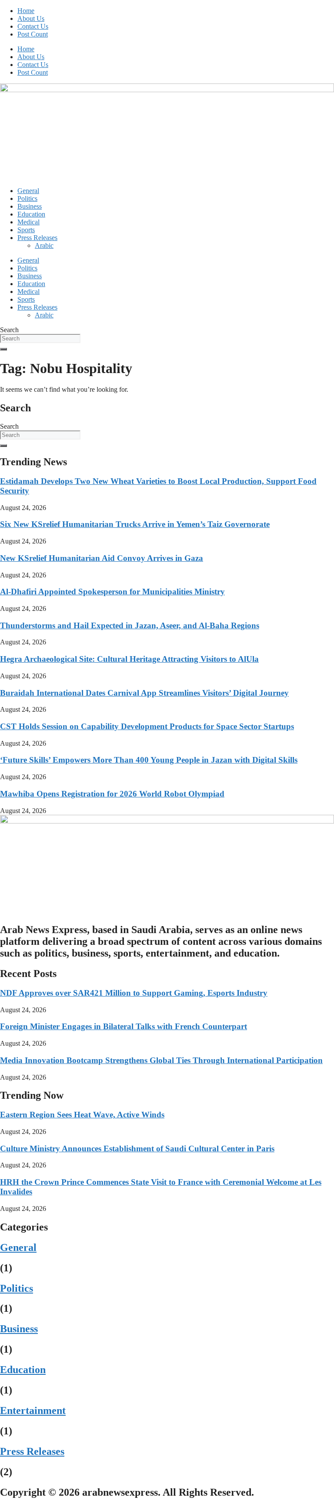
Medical (28, 222)
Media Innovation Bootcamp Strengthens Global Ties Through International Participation (161, 1060)
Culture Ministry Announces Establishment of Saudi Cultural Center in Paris (137, 1148)
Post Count (32, 34)
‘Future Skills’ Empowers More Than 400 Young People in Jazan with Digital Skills (148, 759)
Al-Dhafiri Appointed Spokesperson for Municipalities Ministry (112, 591)
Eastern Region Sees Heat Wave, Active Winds (82, 1114)
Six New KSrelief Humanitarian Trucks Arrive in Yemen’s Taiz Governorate (135, 524)
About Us (30, 18)
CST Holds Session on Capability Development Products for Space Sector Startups (147, 726)
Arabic (44, 245)
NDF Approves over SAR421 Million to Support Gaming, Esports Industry (133, 992)
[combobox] (40, 338)
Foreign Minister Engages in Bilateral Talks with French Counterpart (123, 1026)
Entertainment (33, 1410)
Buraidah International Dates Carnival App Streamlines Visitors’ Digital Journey (144, 692)
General (28, 190)
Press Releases (37, 237)
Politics (27, 198)
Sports (26, 229)
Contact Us (32, 26)
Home (25, 10)
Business (29, 206)
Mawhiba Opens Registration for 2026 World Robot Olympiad (112, 793)
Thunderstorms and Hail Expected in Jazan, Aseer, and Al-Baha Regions (129, 625)
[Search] (3, 349)
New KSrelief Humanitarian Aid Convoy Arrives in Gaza (101, 558)
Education (31, 214)
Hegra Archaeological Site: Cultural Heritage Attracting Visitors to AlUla (129, 658)
